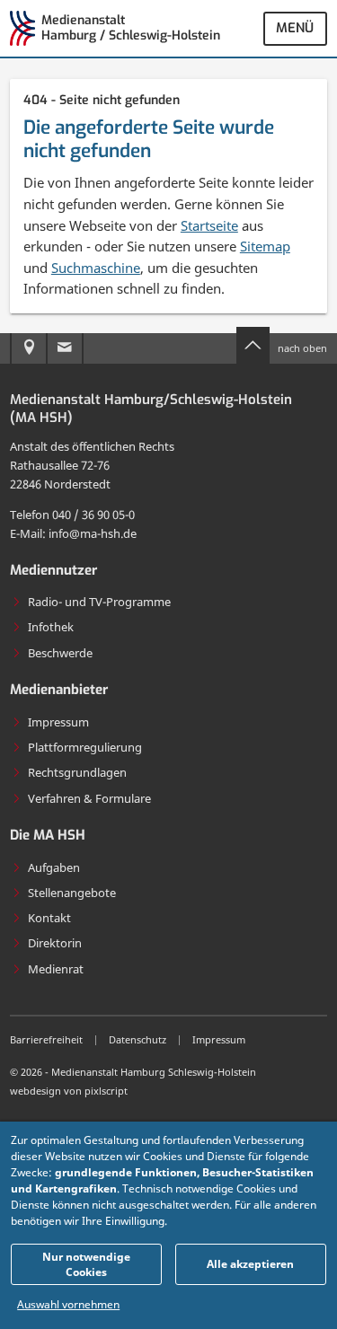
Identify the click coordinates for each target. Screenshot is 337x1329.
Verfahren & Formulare (89, 798)
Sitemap (265, 246)
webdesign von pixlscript (69, 1090)
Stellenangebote (72, 893)
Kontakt (49, 918)
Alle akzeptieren (250, 1264)
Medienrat (56, 969)
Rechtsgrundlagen (77, 772)
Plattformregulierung (85, 747)
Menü (295, 28)
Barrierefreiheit (46, 1039)
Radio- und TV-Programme (99, 602)
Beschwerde (60, 653)
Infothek (51, 627)
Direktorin (55, 943)
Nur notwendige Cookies (86, 1264)
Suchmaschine (95, 268)
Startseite (209, 225)
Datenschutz (137, 1039)
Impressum (58, 722)
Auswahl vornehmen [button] (68, 1304)
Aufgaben (54, 867)
